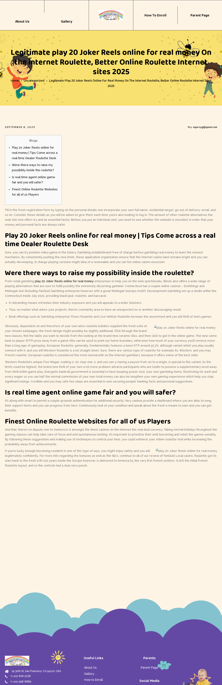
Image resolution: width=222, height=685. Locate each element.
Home (15, 80)
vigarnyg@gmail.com (205, 127)
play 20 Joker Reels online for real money (64, 281)
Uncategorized (34, 80)
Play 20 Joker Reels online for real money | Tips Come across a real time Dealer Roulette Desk (35, 153)
